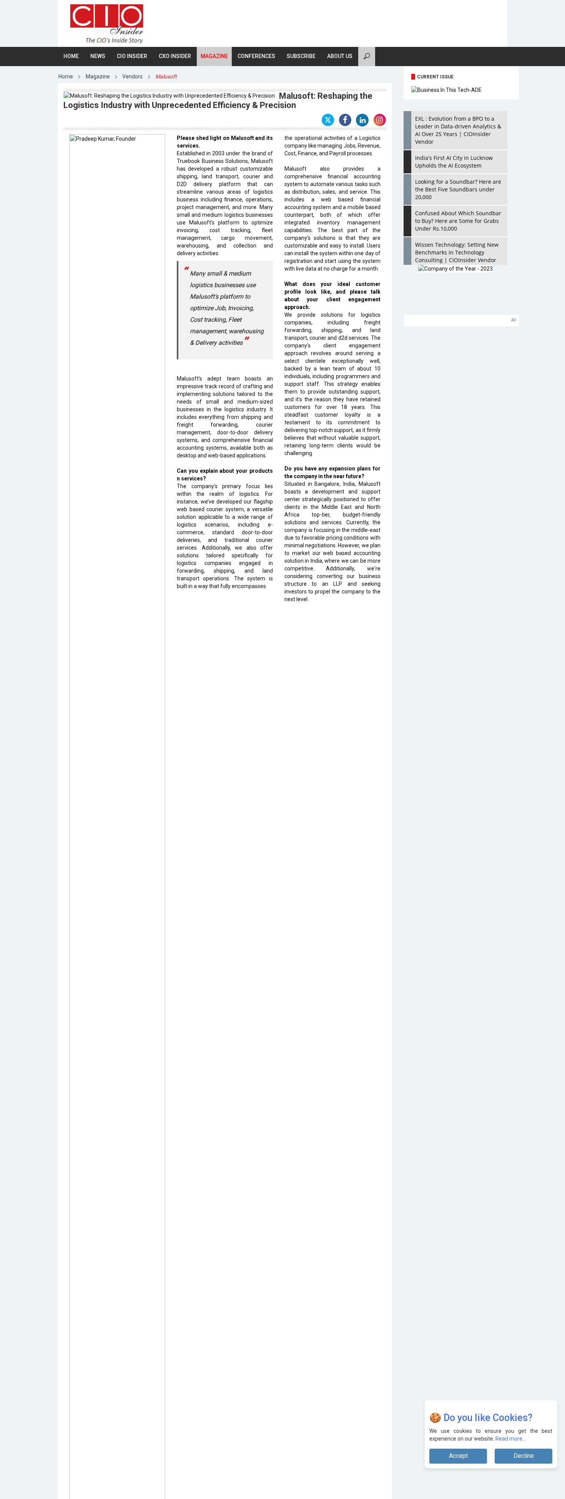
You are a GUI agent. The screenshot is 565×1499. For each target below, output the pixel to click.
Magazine (214, 56)
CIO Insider (132, 56)
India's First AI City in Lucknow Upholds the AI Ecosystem (454, 161)
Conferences (256, 56)
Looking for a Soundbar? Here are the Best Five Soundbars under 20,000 (458, 189)
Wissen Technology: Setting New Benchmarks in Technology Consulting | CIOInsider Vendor (457, 252)
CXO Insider (175, 56)
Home (71, 56)
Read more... (511, 1439)
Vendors (132, 76)
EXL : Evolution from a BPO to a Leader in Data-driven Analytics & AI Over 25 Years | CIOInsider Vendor (458, 130)
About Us (339, 56)
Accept (458, 1455)
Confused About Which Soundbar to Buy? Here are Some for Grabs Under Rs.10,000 (458, 220)
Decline (523, 1455)
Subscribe (301, 56)
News (97, 56)
